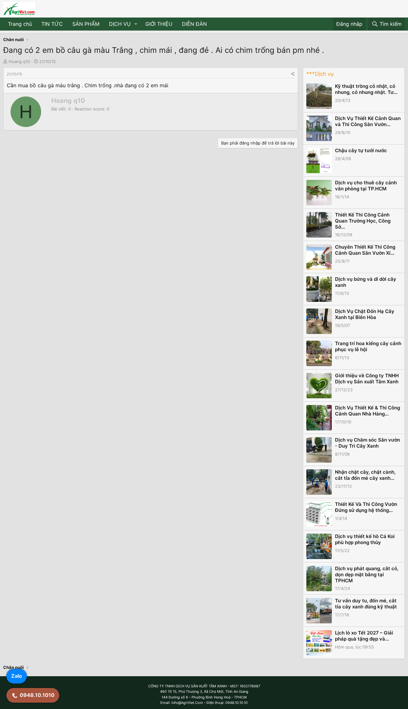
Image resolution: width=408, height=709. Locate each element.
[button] (136, 24)
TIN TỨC (52, 24)
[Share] (292, 74)
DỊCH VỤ (120, 24)
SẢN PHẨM (85, 24)
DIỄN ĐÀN (194, 24)
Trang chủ (20, 24)
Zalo (16, 676)
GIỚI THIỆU (158, 24)
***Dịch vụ (320, 74)
